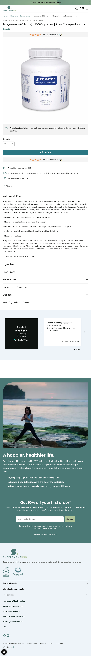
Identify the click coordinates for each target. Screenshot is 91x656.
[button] (41, 332)
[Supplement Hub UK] (9, 8)
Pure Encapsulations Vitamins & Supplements (23, 20)
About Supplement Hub (13, 606)
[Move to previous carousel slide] (81, 370)
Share (9, 186)
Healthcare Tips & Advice (14, 601)
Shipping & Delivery (11, 611)
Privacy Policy (32, 643)
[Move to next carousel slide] (86, 370)
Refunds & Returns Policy (14, 616)
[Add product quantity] (12, 143)
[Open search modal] (76, 8)
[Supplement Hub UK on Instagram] (8, 636)
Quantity (7, 139)
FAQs (5, 627)
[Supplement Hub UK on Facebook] (4, 636)
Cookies (60, 643)
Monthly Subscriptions (13, 622)
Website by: (7, 647)
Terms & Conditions (46, 643)
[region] (62, 332)
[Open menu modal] (86, 8)
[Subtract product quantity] (5, 143)
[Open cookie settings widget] (4, 652)
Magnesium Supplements (20, 16)
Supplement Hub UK (12, 643)
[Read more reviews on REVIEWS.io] (21, 340)
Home (5, 16)
